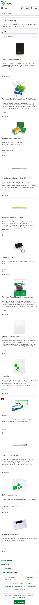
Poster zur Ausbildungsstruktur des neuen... (18, 297)
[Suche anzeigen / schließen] (22, 8)
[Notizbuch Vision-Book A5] (19, 49)
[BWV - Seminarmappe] (19, 485)
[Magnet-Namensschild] (19, 524)
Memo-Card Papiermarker (11, 139)
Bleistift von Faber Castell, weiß (14, 178)
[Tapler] (19, 405)
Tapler (4, 416)
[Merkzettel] (27, 8)
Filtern (6, 32)
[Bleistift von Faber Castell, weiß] (19, 168)
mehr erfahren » (22, 26)
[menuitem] (5, 8)
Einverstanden (19, 602)
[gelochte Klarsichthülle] (19, 326)
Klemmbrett (6, 376)
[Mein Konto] (31, 8)
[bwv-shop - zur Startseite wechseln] (6, 3)
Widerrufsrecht (8, 587)
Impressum (31, 587)
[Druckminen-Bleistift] (19, 445)
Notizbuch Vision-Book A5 (11, 59)
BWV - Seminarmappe (10, 495)
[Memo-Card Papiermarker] (19, 128)
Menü (7, 8)
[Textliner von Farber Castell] (19, 207)
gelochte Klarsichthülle (11, 337)
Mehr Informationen (19, 597)
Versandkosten (31, 577)
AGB (25, 587)
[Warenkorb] (36, 8)
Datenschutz (18, 587)
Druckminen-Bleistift (10, 455)
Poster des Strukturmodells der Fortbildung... (19, 99)
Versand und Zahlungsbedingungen (22, 583)
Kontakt (7, 583)
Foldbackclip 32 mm (9, 257)
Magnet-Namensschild (10, 535)
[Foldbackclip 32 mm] (19, 247)
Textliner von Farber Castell (12, 218)
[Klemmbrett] (19, 366)
